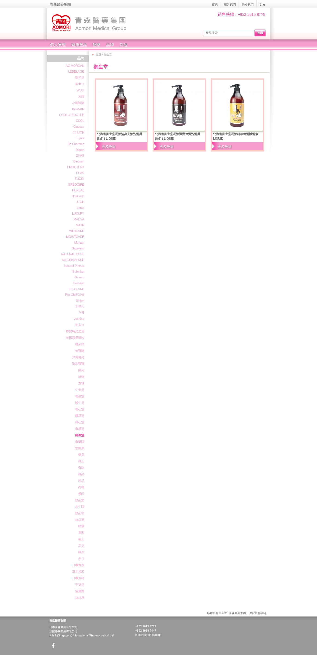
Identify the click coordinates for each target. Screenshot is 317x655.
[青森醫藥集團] (105, 23)
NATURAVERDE (73, 260)
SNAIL (79, 306)
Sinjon (80, 300)
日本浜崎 (78, 578)
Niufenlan (78, 271)
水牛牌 (79, 506)
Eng (262, 4)
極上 (81, 539)
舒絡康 (79, 448)
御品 (81, 474)
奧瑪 (81, 532)
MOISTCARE (75, 237)
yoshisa (79, 318)
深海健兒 (78, 357)
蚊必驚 (79, 500)
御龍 (81, 467)
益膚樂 (79, 591)
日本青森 (78, 565)
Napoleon (78, 248)
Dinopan (78, 161)
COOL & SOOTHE (71, 115)
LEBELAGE (76, 71)
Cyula (80, 138)
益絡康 (79, 597)
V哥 (81, 312)
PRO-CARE (76, 289)
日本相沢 (78, 571)
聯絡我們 (248, 4)
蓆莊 (81, 96)
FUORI (79, 179)
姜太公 (79, 324)
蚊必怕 (79, 513)
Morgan (79, 242)
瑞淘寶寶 (78, 363)
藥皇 (81, 454)
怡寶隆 (79, 350)
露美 (81, 370)
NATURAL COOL (72, 254)
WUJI (80, 90)
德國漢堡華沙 (75, 337)
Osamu (79, 277)
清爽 (81, 376)
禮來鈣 (79, 344)
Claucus (78, 126)
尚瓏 (81, 487)
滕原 (81, 552)
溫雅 (81, 383)
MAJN (80, 225)
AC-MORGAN (75, 66)
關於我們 (230, 4)
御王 (81, 461)
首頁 (215, 4)
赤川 (81, 558)
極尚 (81, 493)
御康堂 (79, 428)
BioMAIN (78, 109)
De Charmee (76, 144)
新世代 (79, 84)
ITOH (80, 202)
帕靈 (81, 526)
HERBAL (78, 190)
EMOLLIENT (75, 167)
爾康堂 (79, 415)
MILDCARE (76, 231)
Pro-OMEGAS (74, 295)
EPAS (80, 173)
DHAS (80, 155)
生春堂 (79, 389)
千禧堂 (79, 584)
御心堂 (79, 422)
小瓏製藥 (78, 103)
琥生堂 (79, 402)
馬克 (81, 545)
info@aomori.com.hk (148, 634)
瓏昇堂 (79, 77)
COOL (80, 121)
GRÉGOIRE (76, 184)
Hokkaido (78, 196)
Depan (80, 150)
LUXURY (78, 213)
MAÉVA (79, 219)
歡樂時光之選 (75, 331)
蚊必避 (79, 519)
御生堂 (79, 435)
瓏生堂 (79, 396)
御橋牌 (79, 441)
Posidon (78, 283)
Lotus (80, 208)
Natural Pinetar (74, 266)
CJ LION (78, 132)
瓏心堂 (79, 409)
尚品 (81, 480)
